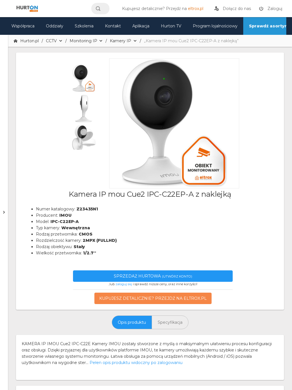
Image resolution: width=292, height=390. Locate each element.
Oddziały (54, 26)
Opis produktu (132, 322)
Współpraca (23, 26)
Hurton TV (171, 26)
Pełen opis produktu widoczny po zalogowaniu (136, 362)
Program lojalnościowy (215, 26)
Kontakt (113, 26)
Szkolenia (84, 26)
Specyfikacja (170, 322)
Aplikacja (140, 26)
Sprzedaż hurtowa (153, 276)
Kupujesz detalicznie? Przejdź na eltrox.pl (153, 298)
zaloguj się (123, 284)
